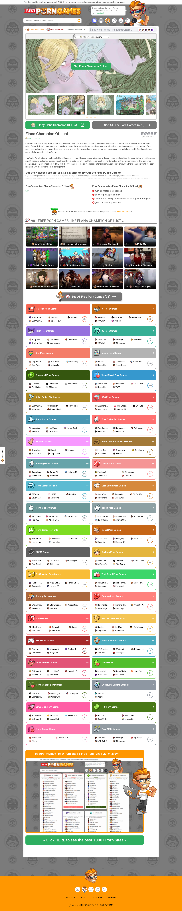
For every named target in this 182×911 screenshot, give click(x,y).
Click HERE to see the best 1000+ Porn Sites (84, 840)
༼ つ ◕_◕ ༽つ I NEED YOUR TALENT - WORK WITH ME (91, 905)
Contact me (96, 897)
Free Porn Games (58, 30)
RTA (83, 897)
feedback (100, 13)
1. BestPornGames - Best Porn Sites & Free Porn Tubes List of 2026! (75, 753)
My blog (121, 20)
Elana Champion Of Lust (78, 30)
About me (70, 897)
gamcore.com (34, 138)
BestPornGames (37, 30)
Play (91, 66)
